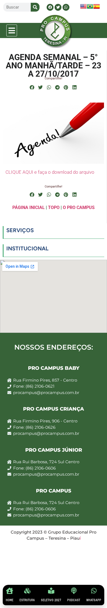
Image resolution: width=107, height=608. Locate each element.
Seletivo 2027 (51, 600)
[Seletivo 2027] (51, 591)
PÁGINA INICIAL (28, 207)
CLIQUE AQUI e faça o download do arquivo (49, 172)
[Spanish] (96, 8)
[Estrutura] (27, 591)
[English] (83, 8)
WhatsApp (93, 600)
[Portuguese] (90, 8)
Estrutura (27, 600)
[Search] (35, 7)
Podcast (73, 600)
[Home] (10, 591)
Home (9, 600)
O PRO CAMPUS (79, 207)
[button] (11, 30)
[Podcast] (74, 591)
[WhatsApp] (94, 591)
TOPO (54, 207)
